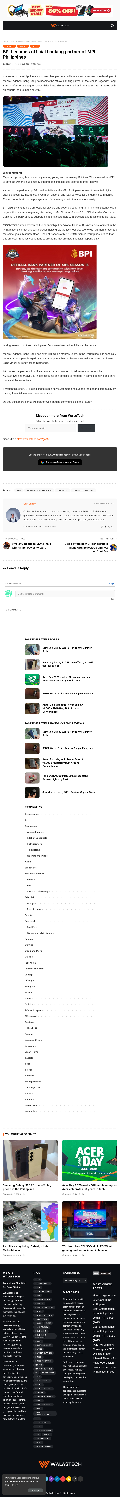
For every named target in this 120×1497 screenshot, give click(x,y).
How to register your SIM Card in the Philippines (104, 1300)
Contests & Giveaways (37, 891)
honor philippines (43, 1345)
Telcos (28, 1069)
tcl (37, 1419)
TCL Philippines (42, 1422)
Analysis (32, 903)
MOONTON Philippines (84, 490)
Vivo (37, 1434)
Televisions (33, 849)
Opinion (29, 1004)
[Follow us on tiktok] (74, 1479)
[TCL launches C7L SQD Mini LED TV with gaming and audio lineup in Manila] (89, 1221)
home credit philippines (40, 1336)
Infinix (38, 1357)
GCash (38, 1323)
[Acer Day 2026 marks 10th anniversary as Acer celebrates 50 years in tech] (32, 679)
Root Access (34, 909)
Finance (13, 41)
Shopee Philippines (43, 1404)
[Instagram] (112, 527)
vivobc (47, 1434)
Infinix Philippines (43, 1361)
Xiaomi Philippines (43, 1446)
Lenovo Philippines (43, 1369)
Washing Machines (37, 855)
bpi (19, 490)
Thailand (29, 1075)
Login (111, 583)
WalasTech (31, 1105)
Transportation (33, 1081)
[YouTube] (63, 1479)
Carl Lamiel (8, 64)
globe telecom (41, 1327)
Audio (28, 861)
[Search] (112, 25)
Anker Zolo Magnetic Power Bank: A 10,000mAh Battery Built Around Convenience (62, 708)
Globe (48, 1323)
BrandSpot (30, 867)
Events (28, 915)
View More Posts (103, 503)
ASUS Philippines (42, 1299)
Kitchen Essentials (37, 837)
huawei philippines (43, 1353)
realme (38, 1385)
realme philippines (43, 1389)
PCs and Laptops (34, 1010)
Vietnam (29, 1099)
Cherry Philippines (43, 1315)
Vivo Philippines (42, 1438)
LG (36, 1373)
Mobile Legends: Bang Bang (40, 490)
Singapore (30, 1046)
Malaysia (30, 986)
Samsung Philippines (44, 1397)
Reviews (29, 1022)
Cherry (38, 1311)
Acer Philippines (42, 1283)
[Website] (101, 527)
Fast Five (32, 927)
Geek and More (33, 950)
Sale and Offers (33, 1040)
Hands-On (32, 1028)
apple (37, 1287)
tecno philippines (43, 1430)
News (35, 46)
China (28, 885)
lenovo (38, 1365)
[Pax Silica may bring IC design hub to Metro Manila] (30, 1221)
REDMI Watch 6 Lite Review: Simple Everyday (67, 693)
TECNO (38, 1426)
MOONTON (63, 490)
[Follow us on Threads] (80, 1479)
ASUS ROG (39, 1303)
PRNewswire (32, 1016)
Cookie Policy (11, 1485)
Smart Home (31, 1051)
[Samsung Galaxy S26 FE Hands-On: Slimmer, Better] (32, 649)
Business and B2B (34, 873)
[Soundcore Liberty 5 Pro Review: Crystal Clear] (32, 792)
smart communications (42, 1414)
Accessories (32, 814)
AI (26, 820)
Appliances (31, 826)
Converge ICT (41, 1319)
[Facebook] (105, 527)
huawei (38, 1349)
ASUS (37, 1295)
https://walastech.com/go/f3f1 (34, 439)
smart (38, 1408)
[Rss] (68, 1479)
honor (38, 1341)
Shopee (38, 1400)
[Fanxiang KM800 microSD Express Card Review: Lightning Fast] (32, 777)
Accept (35, 1490)
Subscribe (86, 428)
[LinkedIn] (57, 1479)
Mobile (28, 992)
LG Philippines (48, 1373)
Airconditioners (35, 832)
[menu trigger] (9, 25)
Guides (29, 956)
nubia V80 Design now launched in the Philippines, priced (104, 1367)
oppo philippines (42, 1381)
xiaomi (38, 1442)
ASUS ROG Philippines (44, 1307)
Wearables (31, 1111)
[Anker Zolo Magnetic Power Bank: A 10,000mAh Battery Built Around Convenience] (32, 708)
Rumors (29, 1034)
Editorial (29, 897)
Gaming (23, 46)
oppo (37, 1377)
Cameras (30, 879)
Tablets (29, 1057)
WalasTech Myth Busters (40, 933)
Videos (29, 1093)
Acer (37, 1279)
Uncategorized (33, 1087)
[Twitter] (109, 527)
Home (5, 41)
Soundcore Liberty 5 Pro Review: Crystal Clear (68, 792)
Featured (30, 921)
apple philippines (42, 1291)
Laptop (29, 974)
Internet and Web (34, 968)
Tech (27, 1063)
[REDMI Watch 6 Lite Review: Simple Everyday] (32, 693)
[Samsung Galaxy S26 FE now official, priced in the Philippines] (32, 664)
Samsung (39, 1393)
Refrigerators (34, 843)
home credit (40, 1331)
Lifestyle (30, 980)
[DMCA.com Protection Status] (102, 1273)
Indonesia (30, 962)
